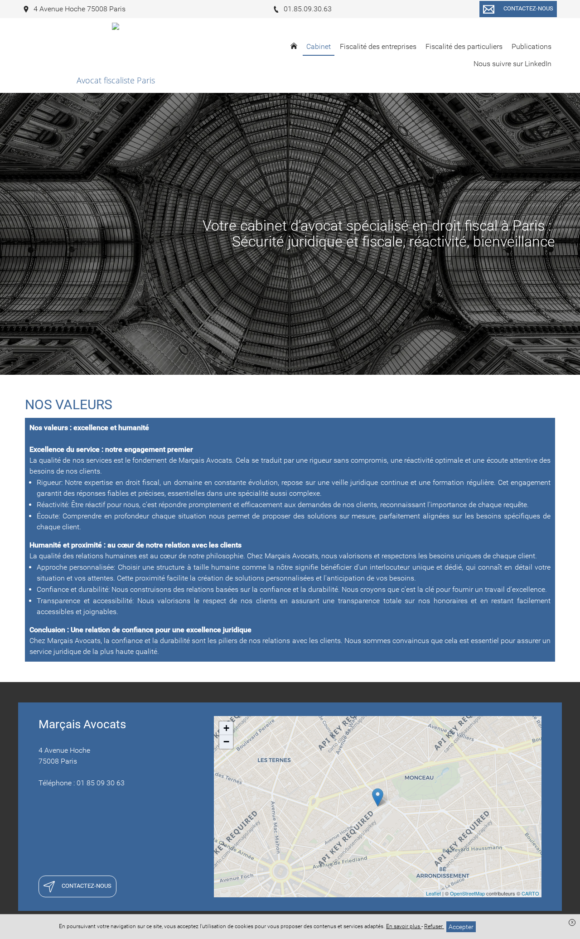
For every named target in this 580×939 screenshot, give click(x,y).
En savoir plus (403, 926)
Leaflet (433, 893)
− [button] (226, 741)
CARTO (530, 893)
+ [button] (226, 728)
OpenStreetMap (467, 893)
